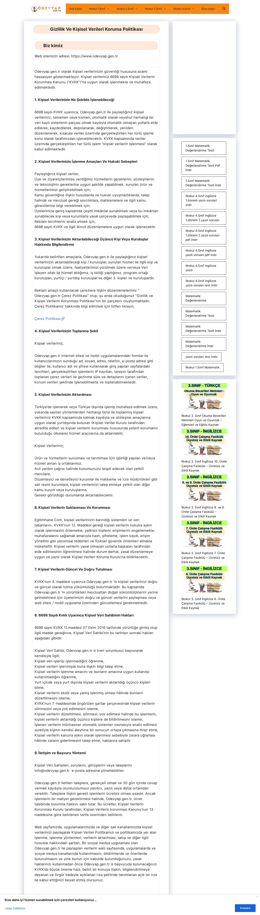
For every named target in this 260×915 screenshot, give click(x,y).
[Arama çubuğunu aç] (224, 9)
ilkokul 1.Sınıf (97, 8)
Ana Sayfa (75, 8)
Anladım (245, 908)
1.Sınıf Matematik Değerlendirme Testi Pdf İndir (203, 165)
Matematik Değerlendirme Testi (200, 313)
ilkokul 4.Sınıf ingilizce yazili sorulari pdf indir (201, 253)
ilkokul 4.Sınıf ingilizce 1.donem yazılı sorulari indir (201, 200)
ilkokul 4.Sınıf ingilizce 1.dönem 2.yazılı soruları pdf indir (202, 235)
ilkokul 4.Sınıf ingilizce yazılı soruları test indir (201, 283)
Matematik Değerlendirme (196, 298)
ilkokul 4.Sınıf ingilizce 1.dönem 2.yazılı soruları (202, 218)
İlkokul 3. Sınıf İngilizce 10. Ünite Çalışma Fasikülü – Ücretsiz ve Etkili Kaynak (204, 466)
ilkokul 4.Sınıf (181, 8)
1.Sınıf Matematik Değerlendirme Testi (200, 148)
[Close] (257, 896)
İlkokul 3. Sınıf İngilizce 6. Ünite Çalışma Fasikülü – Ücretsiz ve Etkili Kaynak (203, 603)
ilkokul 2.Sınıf (125, 8)
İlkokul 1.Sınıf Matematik (202, 367)
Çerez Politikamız (15, 908)
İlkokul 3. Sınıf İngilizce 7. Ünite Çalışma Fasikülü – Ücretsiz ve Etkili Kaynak (203, 557)
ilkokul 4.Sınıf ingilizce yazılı (201, 268)
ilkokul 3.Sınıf (153, 8)
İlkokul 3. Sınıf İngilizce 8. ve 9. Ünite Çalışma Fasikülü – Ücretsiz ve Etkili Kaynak (203, 512)
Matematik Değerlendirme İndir (199, 344)
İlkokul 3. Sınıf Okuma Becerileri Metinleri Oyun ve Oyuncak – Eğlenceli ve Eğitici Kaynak (203, 420)
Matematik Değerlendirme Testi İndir (203, 329)
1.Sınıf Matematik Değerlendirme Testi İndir (203, 183)
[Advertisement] (204, 78)
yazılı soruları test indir (201, 357)
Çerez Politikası (47, 319)
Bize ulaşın (208, 8)
